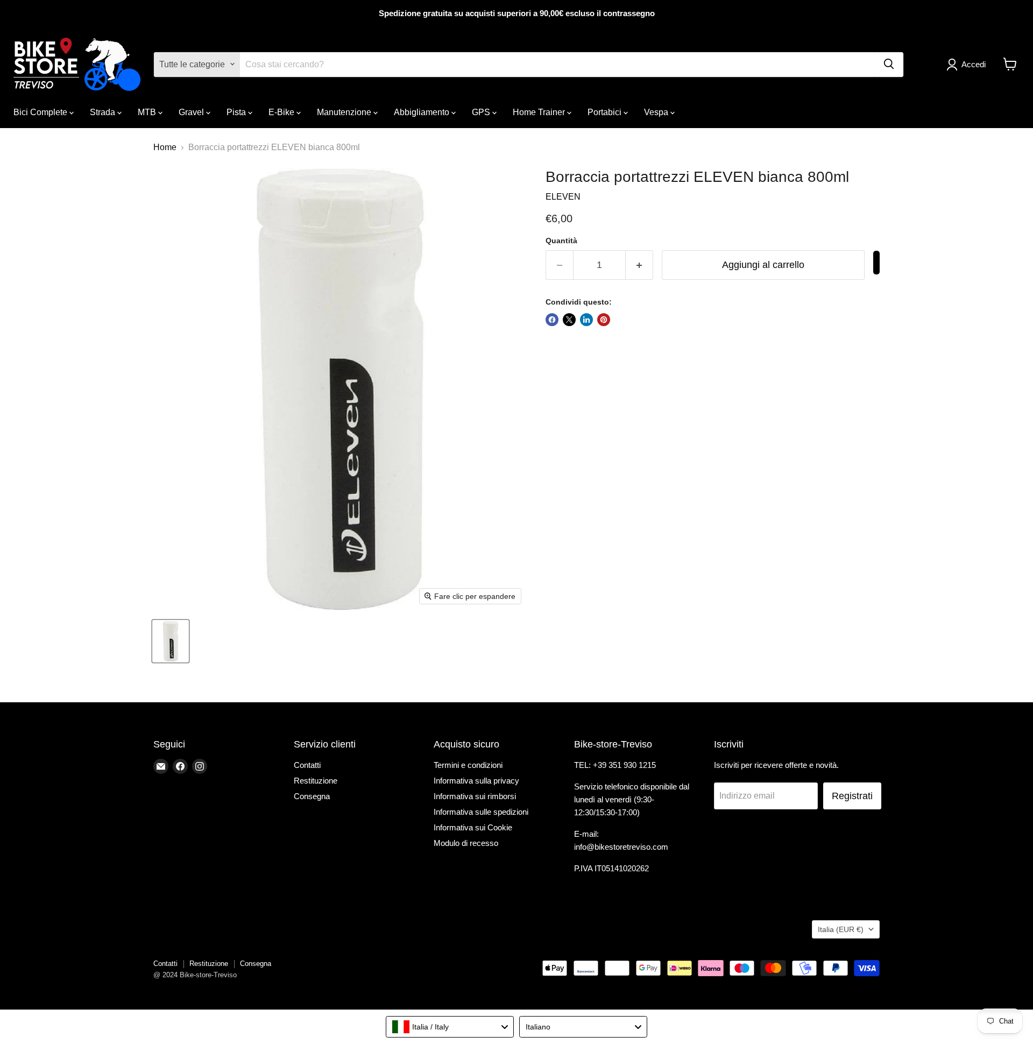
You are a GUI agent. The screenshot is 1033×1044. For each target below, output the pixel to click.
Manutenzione (345, 111)
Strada (103, 111)
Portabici (606, 111)
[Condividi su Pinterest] (603, 319)
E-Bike (282, 111)
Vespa (657, 111)
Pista (237, 111)
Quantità (561, 240)
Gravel (192, 111)
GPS (482, 111)
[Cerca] (888, 64)
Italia (841, 929)
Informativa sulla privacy (476, 780)
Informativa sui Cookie (473, 827)
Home (164, 147)
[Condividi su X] (569, 319)
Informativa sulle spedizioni (481, 811)
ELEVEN (563, 196)
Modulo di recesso (466, 843)
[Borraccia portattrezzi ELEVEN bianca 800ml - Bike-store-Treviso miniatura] (170, 641)
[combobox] (450, 1027)
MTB (148, 111)
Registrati (852, 796)
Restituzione (315, 780)
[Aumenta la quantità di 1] (639, 265)
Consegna (312, 796)
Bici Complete (41, 111)
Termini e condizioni (468, 765)
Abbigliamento (422, 111)
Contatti (307, 765)
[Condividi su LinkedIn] (586, 319)
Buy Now (876, 262)
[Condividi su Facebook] (552, 319)
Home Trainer (540, 111)
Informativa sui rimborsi (475, 796)
